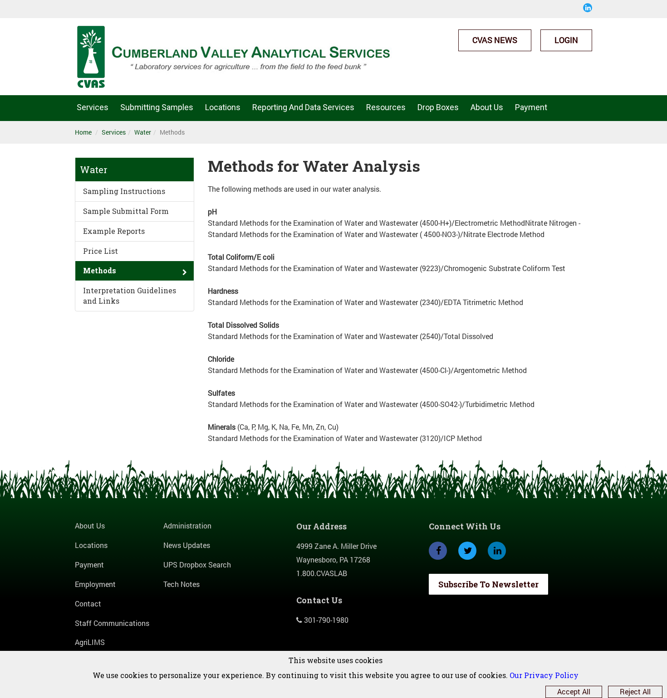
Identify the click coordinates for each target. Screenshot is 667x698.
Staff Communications (112, 623)
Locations (222, 107)
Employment (95, 584)
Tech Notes (181, 584)
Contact (88, 603)
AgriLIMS (90, 642)
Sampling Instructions (124, 191)
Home (83, 132)
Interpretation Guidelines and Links (129, 295)
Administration (187, 525)
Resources (386, 107)
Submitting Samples (156, 107)
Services (92, 107)
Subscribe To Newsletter (488, 584)
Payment (531, 107)
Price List (100, 251)
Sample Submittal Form (126, 211)
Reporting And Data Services (303, 107)
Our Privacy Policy (544, 675)
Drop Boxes (438, 107)
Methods (99, 270)
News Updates (186, 545)
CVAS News (494, 39)
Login (566, 39)
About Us (487, 107)
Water (142, 132)
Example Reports (114, 231)
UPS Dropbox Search (197, 564)
